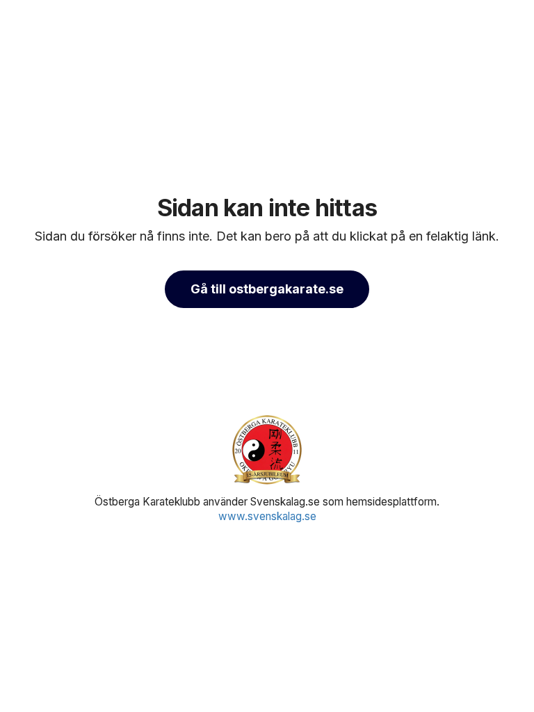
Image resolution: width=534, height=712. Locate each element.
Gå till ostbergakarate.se (267, 289)
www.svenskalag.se (267, 516)
